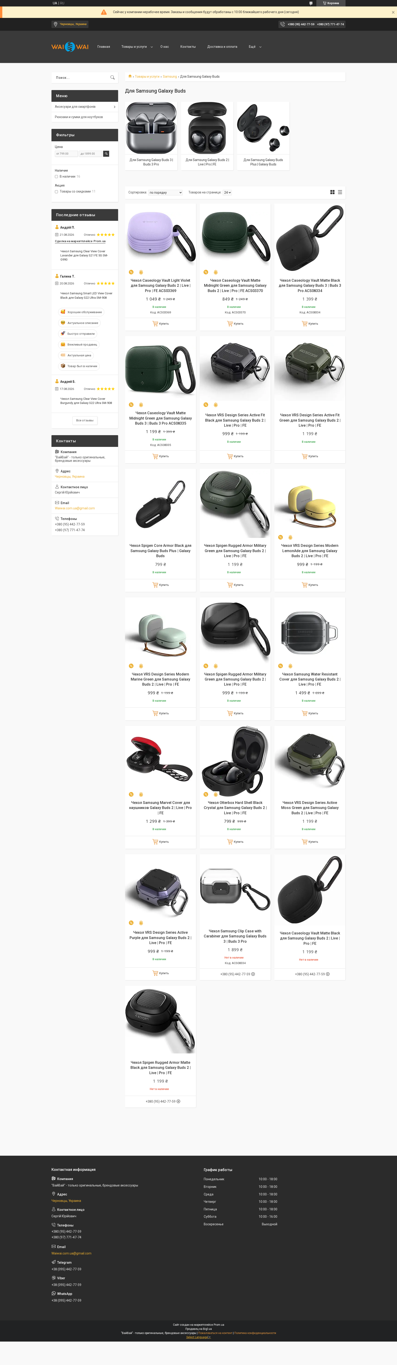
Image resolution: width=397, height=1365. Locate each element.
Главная (103, 46)
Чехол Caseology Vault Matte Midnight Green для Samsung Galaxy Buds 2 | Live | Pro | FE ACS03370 (235, 285)
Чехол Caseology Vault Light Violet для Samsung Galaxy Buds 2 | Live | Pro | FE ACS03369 (160, 285)
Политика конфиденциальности (255, 1333)
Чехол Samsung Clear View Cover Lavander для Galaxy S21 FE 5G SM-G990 (84, 255)
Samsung (170, 76)
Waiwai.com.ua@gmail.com (75, 508)
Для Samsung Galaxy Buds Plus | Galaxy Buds (263, 162)
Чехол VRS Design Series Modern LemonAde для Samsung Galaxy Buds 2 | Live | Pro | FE (309, 550)
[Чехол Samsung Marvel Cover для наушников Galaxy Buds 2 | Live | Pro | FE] (160, 761)
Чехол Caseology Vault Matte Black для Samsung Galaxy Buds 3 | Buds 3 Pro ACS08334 (310, 285)
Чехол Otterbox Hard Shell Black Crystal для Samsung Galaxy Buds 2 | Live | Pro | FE (235, 807)
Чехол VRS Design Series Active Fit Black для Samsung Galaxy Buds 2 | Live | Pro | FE (235, 420)
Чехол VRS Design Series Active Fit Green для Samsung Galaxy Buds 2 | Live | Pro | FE (309, 420)
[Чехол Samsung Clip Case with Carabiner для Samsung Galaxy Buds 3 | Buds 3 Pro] (235, 889)
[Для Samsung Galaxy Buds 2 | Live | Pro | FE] (207, 128)
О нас (164, 46)
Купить (164, 323)
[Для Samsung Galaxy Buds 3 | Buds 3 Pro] (151, 128)
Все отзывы (85, 420)
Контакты (188, 46)
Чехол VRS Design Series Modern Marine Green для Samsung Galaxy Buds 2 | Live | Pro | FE (160, 679)
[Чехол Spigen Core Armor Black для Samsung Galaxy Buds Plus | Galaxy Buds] (160, 504)
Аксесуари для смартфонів (75, 106)
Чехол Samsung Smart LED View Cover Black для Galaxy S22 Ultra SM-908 (86, 295)
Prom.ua (219, 1324)
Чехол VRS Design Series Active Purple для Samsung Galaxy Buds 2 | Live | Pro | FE (160, 937)
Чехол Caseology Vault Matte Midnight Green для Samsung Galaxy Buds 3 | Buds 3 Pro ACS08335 (160, 418)
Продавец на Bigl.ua (198, 1329)
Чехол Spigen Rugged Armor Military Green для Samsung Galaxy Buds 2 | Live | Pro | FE (235, 550)
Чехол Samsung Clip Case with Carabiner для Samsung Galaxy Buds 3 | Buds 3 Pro (235, 936)
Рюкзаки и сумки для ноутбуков (79, 117)
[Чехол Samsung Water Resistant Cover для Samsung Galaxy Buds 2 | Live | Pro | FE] (309, 632)
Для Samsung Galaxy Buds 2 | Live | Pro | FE (207, 162)
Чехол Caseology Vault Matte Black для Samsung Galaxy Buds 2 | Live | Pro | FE (310, 938)
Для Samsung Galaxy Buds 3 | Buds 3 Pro (151, 162)
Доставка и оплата (222, 46)
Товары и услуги (134, 46)
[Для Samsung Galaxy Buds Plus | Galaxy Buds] (263, 128)
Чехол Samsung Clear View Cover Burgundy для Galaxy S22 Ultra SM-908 (86, 401)
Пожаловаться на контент (215, 1333)
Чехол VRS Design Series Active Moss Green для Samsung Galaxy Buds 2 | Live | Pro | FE (310, 807)
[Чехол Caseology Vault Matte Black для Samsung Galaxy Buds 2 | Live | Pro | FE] (309, 889)
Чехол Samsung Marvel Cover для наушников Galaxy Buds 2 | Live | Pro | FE (160, 807)
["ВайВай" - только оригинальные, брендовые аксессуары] (69, 47)
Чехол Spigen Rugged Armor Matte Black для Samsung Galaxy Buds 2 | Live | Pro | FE (160, 1067)
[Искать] (112, 77)
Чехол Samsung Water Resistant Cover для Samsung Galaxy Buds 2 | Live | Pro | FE (309, 679)
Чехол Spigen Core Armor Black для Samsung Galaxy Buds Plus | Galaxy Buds (160, 550)
